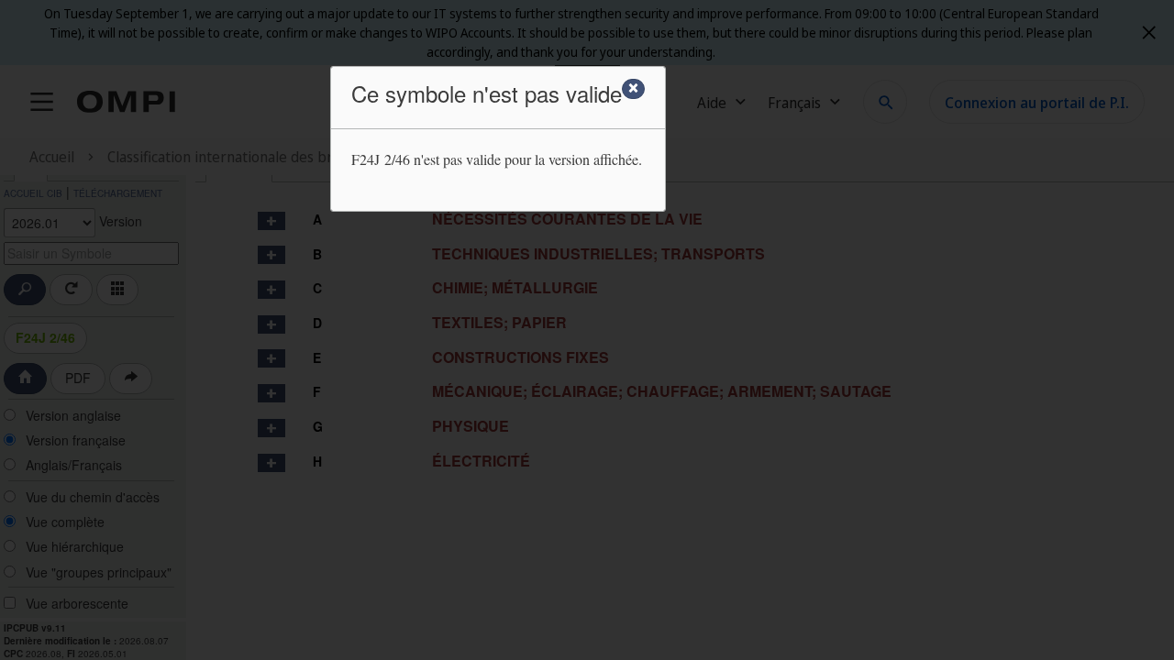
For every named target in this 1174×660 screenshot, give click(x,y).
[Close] (633, 89)
